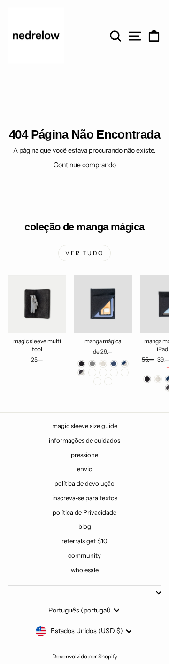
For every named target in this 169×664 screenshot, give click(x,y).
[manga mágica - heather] (103, 363)
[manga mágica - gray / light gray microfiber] (124, 372)
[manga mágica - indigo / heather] (124, 363)
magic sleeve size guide (84, 425)
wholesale (85, 570)
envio (84, 468)
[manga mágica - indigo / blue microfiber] (113, 372)
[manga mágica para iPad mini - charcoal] (147, 379)
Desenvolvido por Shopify (84, 656)
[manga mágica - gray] (92, 363)
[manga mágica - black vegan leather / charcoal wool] (97, 381)
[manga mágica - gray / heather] (92, 372)
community (84, 555)
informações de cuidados (84, 440)
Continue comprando (85, 165)
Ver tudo (84, 253)
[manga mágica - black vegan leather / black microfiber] (108, 381)
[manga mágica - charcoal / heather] (81, 372)
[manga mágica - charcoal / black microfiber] (103, 372)
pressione (84, 454)
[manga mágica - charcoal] (81, 363)
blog (84, 526)
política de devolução (84, 483)
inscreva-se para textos (84, 498)
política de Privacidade (84, 512)
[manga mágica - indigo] (113, 363)
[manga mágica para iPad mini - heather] (157, 379)
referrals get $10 (84, 541)
